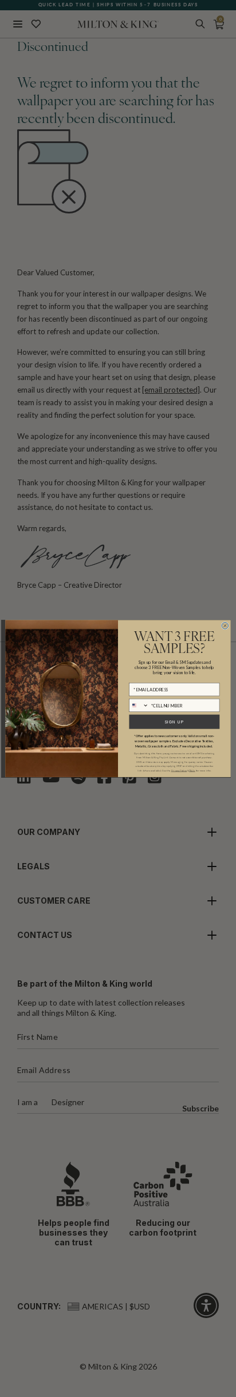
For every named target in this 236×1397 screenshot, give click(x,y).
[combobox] (138, 705)
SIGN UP (174, 722)
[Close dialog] (225, 625)
